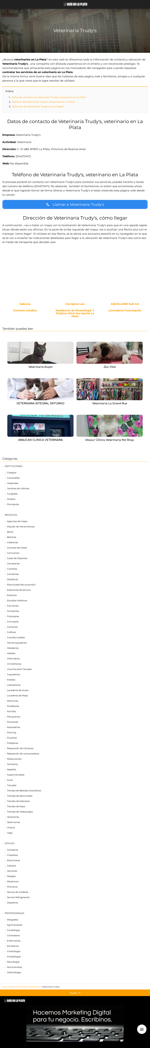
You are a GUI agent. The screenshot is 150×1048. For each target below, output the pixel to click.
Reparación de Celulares (20, 748)
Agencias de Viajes (17, 521)
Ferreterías (13, 611)
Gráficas (11, 632)
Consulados (13, 477)
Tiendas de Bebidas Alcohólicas (24, 790)
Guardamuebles (16, 637)
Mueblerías (13, 706)
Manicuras (12, 700)
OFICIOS (9, 843)
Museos (11, 499)
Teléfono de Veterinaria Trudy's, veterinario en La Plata (43, 101)
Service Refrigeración (18, 897)
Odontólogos (14, 972)
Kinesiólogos (14, 956)
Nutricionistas (14, 967)
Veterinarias (13, 822)
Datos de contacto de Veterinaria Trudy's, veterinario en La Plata (49, 97)
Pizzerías (12, 737)
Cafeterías (12, 542)
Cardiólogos (13, 930)
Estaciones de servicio (19, 590)
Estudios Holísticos (17, 600)
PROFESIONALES (14, 913)
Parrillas (11, 711)
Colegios (11, 472)
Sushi (10, 780)
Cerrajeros (12, 849)
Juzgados (12, 493)
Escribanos (13, 946)
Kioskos (11, 679)
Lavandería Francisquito (124, 310)
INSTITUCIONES (13, 466)
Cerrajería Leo (75, 304)
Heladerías (13, 648)
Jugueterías (13, 674)
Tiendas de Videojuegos (20, 811)
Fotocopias (13, 616)
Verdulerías (13, 817)
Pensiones (12, 722)
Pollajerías (12, 743)
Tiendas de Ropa (16, 806)
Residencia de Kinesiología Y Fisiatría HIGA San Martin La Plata (75, 313)
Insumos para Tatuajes (19, 669)
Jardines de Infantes (18, 488)
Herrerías (12, 871)
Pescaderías (13, 727)
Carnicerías (13, 553)
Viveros (11, 827)
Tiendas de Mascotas (18, 801)
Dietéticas (12, 579)
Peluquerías (13, 716)
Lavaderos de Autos (17, 690)
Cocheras (12, 568)
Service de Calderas (17, 892)
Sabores (25, 304)
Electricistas (13, 860)
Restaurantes (14, 758)
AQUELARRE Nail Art (125, 304)
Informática (13, 658)
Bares (10, 531)
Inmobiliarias (14, 663)
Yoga (9, 832)
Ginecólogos (13, 951)
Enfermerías (13, 940)
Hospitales (12, 483)
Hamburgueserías (17, 642)
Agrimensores (14, 924)
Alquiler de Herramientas (20, 526)
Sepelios (11, 769)
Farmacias (12, 605)
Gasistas (11, 865)
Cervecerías (13, 563)
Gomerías (12, 626)
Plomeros (12, 886)
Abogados (12, 919)
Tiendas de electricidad (19, 795)
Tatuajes (11, 785)
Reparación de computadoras (23, 753)
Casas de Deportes (17, 558)
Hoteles (11, 653)
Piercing (11, 732)
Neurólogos (13, 961)
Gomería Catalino (25, 310)
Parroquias (13, 504)
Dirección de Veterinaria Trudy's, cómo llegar (38, 106)
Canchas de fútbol (17, 547)
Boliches (11, 537)
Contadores (13, 935)
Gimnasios (12, 621)
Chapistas (12, 855)
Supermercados (15, 774)
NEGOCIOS (11, 514)
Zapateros (12, 902)
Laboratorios (14, 685)
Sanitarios (12, 764)
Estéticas (12, 595)
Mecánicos (12, 881)
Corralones (13, 574)
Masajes (11, 876)
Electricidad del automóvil (21, 584)
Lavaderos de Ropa (17, 695)
